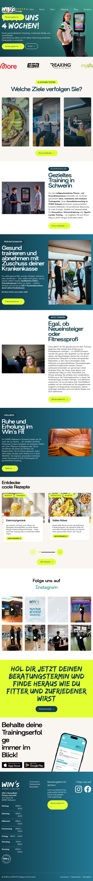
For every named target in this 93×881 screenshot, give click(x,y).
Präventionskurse (12, 301)
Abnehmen (15, 122)
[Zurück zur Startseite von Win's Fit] (8, 13)
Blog (76, 9)
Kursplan (87, 9)
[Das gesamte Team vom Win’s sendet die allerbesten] (12, 638)
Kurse (41, 9)
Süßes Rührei (59, 520)
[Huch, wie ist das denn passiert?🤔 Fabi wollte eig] (35, 638)
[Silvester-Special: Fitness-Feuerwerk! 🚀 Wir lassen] (81, 610)
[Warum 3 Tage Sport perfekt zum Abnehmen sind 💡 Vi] (12, 610)
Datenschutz (34, 784)
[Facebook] (87, 792)
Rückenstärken (77, 122)
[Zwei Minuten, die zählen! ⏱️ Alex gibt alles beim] (81, 638)
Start (31, 9)
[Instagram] (78, 792)
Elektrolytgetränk (16, 520)
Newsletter (34, 787)
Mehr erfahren (14, 538)
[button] (39, 551)
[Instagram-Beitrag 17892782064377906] (58, 638)
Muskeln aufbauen (46, 122)
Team (52, 9)
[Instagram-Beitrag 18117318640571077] (58, 610)
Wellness (64, 9)
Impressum (34, 782)
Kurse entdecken (45, 153)
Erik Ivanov (31, 877)
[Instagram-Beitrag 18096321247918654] (35, 610)
